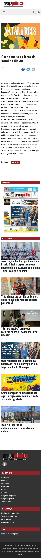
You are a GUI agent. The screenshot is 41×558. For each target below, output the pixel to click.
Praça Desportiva (8, 499)
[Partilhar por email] (33, 69)
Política (4, 493)
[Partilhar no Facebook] (23, 69)
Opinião (4, 490)
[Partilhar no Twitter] (28, 69)
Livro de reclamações (9, 534)
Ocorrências (5, 487)
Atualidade (5, 477)
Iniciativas (15, 162)
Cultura (4, 480)
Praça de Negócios (8, 496)
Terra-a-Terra (6, 502)
